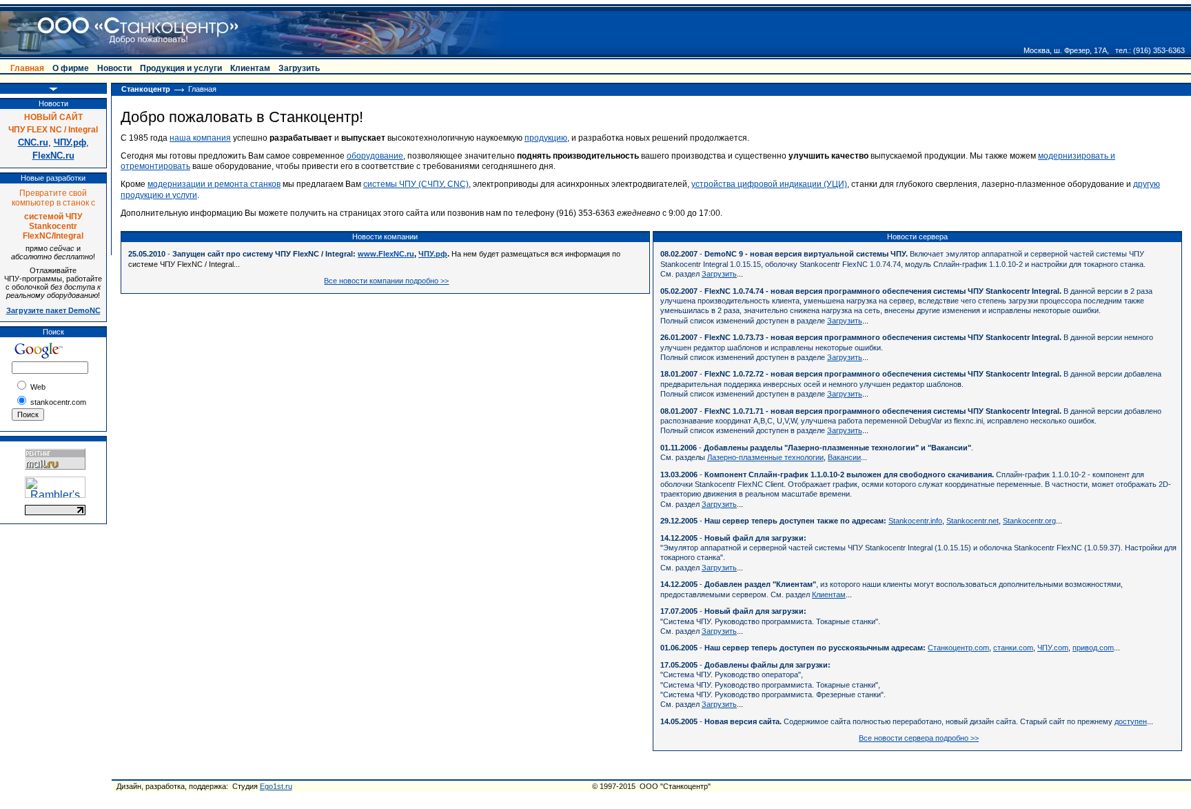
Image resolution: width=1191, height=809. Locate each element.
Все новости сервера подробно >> (919, 738)
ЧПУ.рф (432, 254)
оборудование (375, 156)
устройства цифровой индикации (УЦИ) (769, 184)
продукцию (546, 138)
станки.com (1013, 647)
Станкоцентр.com (958, 647)
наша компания (200, 138)
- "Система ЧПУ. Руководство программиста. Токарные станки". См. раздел (770, 621)
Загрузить (719, 274)
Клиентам (829, 594)
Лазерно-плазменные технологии (765, 457)
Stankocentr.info (915, 521)
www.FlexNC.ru (386, 254)
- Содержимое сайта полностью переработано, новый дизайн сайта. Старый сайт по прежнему (887, 721)
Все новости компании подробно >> (386, 281)
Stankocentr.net (972, 521)
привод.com (1093, 647)
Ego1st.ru (276, 786)
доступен (1130, 721)
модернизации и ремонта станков (214, 184)
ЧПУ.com (1052, 647)
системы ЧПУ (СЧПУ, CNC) (416, 184)
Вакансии (844, 457)
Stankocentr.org (1029, 521)
